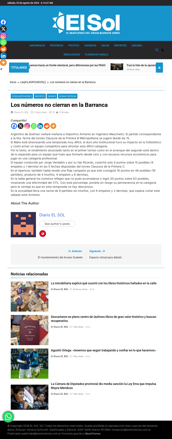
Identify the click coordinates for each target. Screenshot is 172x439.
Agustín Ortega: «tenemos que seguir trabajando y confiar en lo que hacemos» (103, 350)
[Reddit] (47, 126)
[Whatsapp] (34, 126)
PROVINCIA (56, 45)
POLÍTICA (73, 45)
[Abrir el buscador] (157, 50)
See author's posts (57, 223)
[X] (21, 126)
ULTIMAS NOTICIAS (67, 96)
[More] (53, 126)
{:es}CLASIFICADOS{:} (22, 96)
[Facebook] (14, 126)
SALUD (105, 45)
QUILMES (137, 45)
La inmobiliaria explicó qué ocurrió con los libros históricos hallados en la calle (104, 283)
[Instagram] (27, 126)
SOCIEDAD (90, 45)
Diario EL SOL (21, 112)
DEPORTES (120, 45)
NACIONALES (37, 45)
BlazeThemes (92, 433)
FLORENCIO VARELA (96, 54)
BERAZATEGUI (72, 54)
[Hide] (1, 69)
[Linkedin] (40, 126)
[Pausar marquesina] (159, 68)
